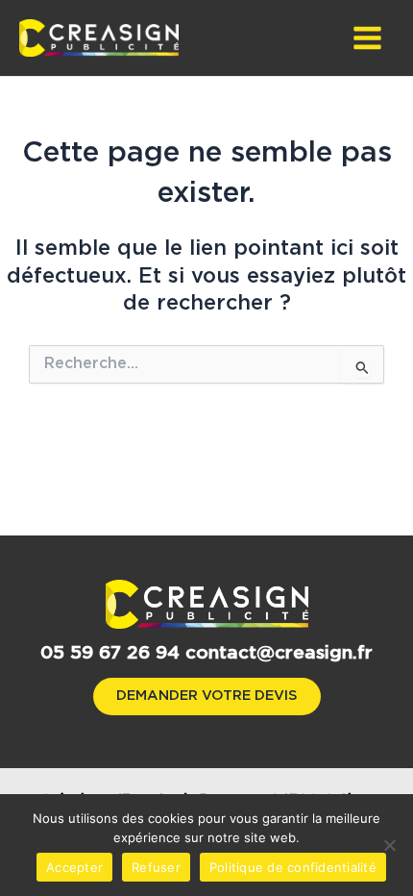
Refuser (156, 867)
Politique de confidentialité (293, 867)
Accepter (74, 867)
